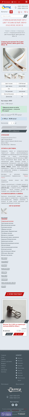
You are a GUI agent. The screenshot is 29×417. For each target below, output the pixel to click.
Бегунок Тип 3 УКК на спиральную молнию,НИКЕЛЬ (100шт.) (14, 325)
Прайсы (3, 359)
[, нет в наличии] (4, 211)
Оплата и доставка (6, 361)
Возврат (3, 363)
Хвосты (4, 272)
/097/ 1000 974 (23, 6)
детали (9, 334)
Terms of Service (15, 410)
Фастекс (4, 275)
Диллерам (4, 369)
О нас (2, 357)
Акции (3, 286)
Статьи (3, 367)
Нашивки (4, 261)
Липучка (4, 279)
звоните (14, 127)
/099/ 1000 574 (23, 8)
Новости (3, 365)
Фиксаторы (5, 268)
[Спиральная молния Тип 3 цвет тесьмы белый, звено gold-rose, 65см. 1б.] (14, 60)
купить (20, 334)
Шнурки (4, 265)
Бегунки (4, 258)
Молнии (4, 218)
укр (19, 2)
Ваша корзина (20, 384)
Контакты (3, 372)
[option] (14, 317)
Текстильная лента (8, 283)
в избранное (15, 131)
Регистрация (4, 384)
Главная (3, 355)
